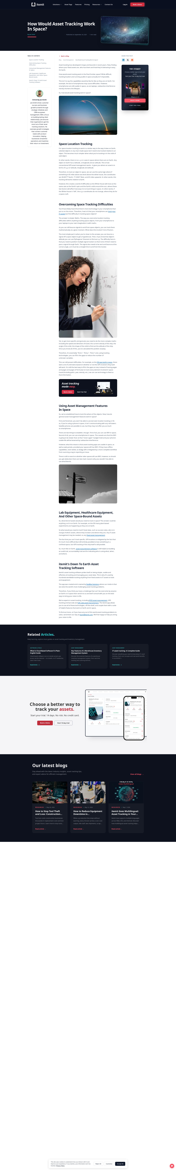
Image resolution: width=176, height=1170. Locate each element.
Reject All (98, 1164)
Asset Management (68, 60)
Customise (109, 1164)
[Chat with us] (172, 1166)
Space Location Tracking (36, 60)
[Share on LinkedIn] (123, 60)
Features (78, 4)
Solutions (56, 4)
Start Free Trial (81, 392)
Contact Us (109, 4)
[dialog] (88, 1163)
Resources (96, 4)
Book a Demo (68, 392)
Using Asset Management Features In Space (40, 69)
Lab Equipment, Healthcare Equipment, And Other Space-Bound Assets (38, 75)
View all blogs (137, 774)
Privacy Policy (60, 1166)
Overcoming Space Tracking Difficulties (37, 64)
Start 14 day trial (63, 723)
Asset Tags (68, 4)
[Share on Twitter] (128, 60)
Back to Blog (65, 56)
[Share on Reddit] (132, 60)
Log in (125, 4)
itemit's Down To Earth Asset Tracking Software (38, 81)
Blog (60, 60)
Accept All (120, 1164)
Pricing (87, 4)
